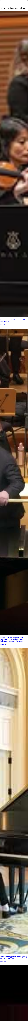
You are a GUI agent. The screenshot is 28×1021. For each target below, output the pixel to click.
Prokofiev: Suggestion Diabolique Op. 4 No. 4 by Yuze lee (14, 957)
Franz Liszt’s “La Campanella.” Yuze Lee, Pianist (14, 321)
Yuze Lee (2, 0)
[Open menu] (27, 1)
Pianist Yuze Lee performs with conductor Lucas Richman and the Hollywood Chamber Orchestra (12, 639)
